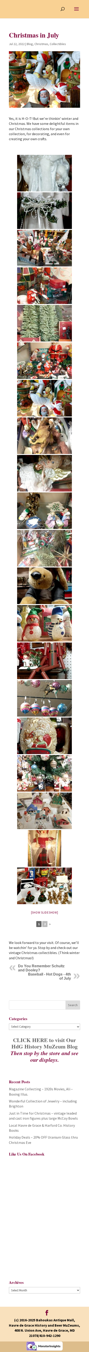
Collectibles (58, 44)
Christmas (41, 44)
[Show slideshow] (44, 912)
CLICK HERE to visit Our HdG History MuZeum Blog (44, 1043)
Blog (30, 44)
